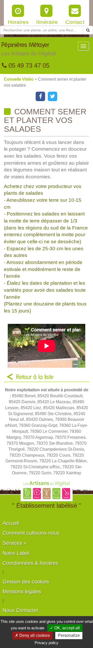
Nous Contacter (20, 610)
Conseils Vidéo (19, 79)
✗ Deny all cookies (32, 635)
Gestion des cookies (26, 581)
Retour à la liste (35, 377)
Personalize (69, 635)
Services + (15, 543)
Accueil (11, 523)
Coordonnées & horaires (30, 563)
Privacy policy (46, 642)
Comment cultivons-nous (31, 533)
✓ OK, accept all (65, 628)
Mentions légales (22, 591)
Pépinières (28, 49)
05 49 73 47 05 (28, 65)
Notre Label (16, 553)
